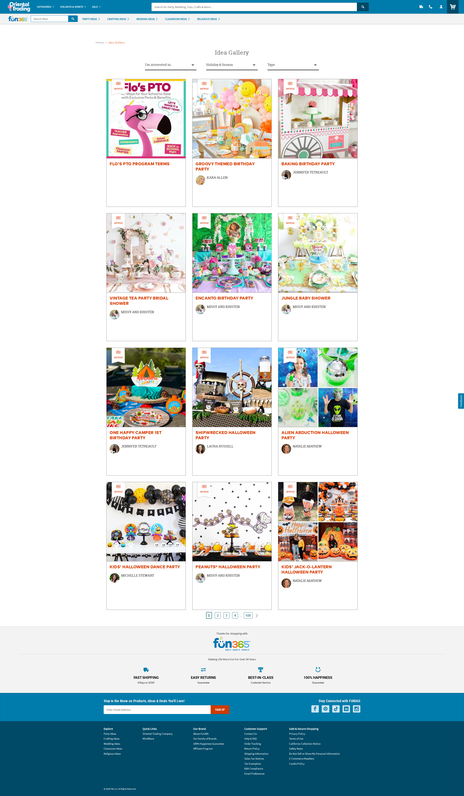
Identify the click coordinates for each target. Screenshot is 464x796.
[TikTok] (336, 709)
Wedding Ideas (112, 743)
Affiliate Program (203, 748)
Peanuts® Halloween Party (228, 567)
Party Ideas (110, 733)
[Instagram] (356, 709)
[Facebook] (315, 709)
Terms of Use (296, 738)
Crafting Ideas (111, 738)
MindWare (148, 738)
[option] (146, 143)
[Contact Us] (430, 7)
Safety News (296, 748)
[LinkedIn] (346, 709)
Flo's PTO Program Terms (139, 164)
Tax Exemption (252, 763)
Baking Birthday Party (308, 164)
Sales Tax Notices (254, 758)
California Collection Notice (304, 743)
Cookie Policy (296, 763)
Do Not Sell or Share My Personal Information (314, 753)
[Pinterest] (325, 709)
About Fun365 (200, 733)
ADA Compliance (253, 768)
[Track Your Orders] (421, 7)
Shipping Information (256, 753)
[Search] (363, 7)
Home (100, 42)
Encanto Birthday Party (224, 298)
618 (248, 615)
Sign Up (220, 710)
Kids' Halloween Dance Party (145, 567)
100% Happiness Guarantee (208, 743)
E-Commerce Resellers (301, 758)
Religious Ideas (112, 753)
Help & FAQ (250, 738)
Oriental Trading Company (158, 733)
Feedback (461, 401)
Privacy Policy (297, 733)
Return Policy (252, 748)
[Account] (441, 7)
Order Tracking (252, 743)
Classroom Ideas (113, 748)
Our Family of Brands (205, 738)
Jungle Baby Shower (305, 298)
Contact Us (250, 733)
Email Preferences (254, 773)
